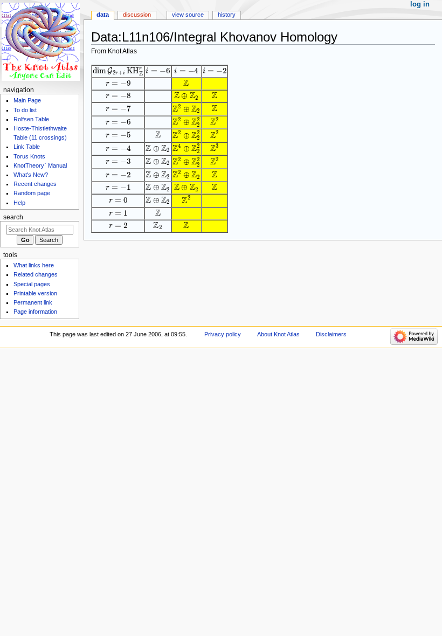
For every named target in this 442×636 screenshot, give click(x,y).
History (227, 14)
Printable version (35, 293)
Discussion (137, 14)
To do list (25, 110)
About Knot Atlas (278, 334)
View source (188, 14)
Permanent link (32, 302)
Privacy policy (222, 334)
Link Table (26, 146)
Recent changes (35, 184)
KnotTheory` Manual (40, 165)
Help (19, 202)
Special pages (31, 284)
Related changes (35, 274)
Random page (31, 193)
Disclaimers (331, 334)
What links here (33, 265)
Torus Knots (29, 156)
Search (13, 217)
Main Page (27, 100)
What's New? (30, 174)
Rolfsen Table (31, 119)
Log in (420, 4)
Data (102, 14)
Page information (35, 311)
